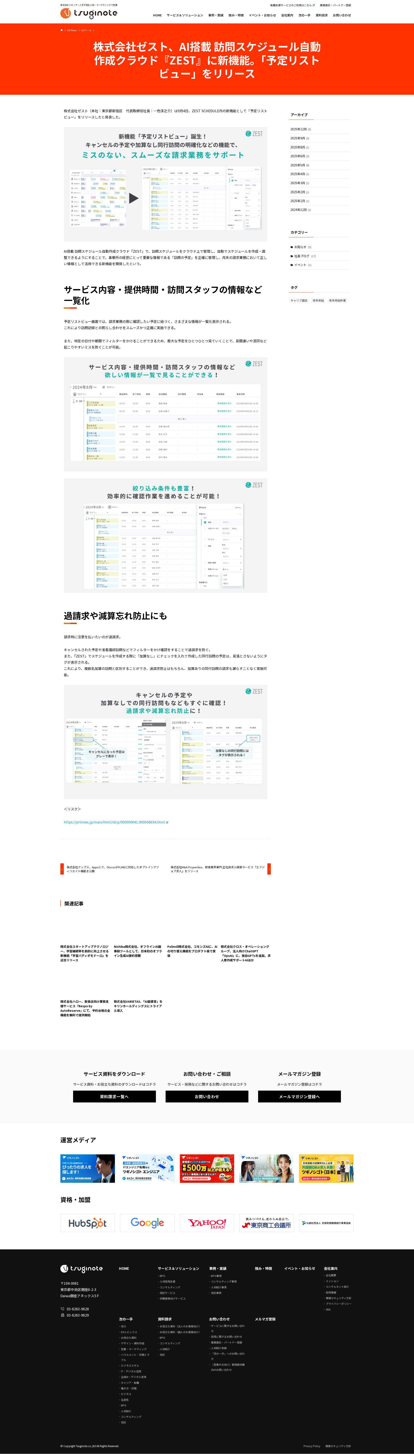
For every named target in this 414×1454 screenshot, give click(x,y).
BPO (162, 1276)
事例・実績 (217, 1268)
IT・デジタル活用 (131, 1371)
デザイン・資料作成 (132, 1343)
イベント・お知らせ (299, 1268)
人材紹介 (126, 1411)
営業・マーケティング (134, 1349)
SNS (328, 1309)
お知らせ (302, 247)
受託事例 (216, 1293)
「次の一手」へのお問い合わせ (228, 1356)
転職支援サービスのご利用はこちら (291, 5)
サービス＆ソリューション (178, 1268)
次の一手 (126, 1319)
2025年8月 (299, 147)
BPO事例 (216, 1276)
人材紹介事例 (219, 1287)
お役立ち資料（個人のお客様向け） (180, 1332)
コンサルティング (170, 1287)
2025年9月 (299, 138)
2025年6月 (299, 156)
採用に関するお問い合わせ (226, 1336)
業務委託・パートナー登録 (335, 5)
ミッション (332, 1281)
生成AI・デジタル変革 (133, 1377)
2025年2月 (299, 192)
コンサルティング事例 (224, 1281)
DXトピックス (129, 1332)
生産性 (125, 1399)
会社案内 (331, 1268)
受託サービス (167, 1293)
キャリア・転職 (130, 1382)
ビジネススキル (130, 1365)
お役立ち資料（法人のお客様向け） (180, 1326)
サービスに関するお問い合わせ (228, 1328)
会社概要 (331, 1275)
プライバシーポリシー (339, 1303)
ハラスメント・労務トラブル (135, 1357)
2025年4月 (299, 174)
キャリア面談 (299, 301)
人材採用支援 (167, 1281)
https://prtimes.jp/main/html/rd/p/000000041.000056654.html (114, 822)
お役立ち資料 (128, 1337)
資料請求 (165, 1319)
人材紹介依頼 (219, 1348)
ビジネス (126, 1394)
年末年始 (318, 301)
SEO (123, 1326)
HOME (124, 1268)
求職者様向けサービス (173, 1298)
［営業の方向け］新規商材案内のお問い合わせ (228, 1367)
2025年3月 (299, 183)
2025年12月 (300, 129)
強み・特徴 (263, 1268)
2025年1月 (299, 201)
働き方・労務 (128, 1388)
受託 (123, 1422)
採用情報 (331, 1292)
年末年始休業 (337, 301)
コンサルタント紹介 (337, 1286)
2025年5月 (299, 165)
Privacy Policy (312, 1446)
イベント (302, 265)
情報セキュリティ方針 (338, 1298)
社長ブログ (305, 256)
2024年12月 (300, 210)
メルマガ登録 (265, 1319)
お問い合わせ (219, 1319)
